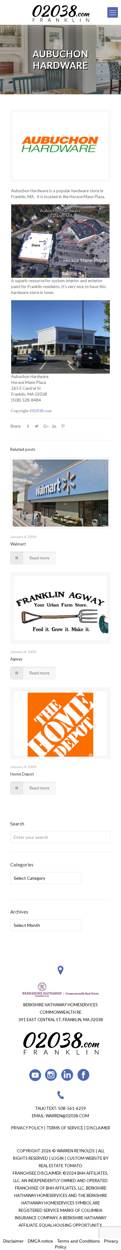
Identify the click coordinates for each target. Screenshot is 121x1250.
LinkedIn (67, 1075)
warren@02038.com (67, 1115)
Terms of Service (65, 1127)
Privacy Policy (27, 1127)
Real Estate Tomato (60, 1165)
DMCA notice (40, 1241)
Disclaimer (98, 1127)
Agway (16, 658)
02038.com (42, 410)
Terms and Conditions (78, 1241)
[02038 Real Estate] (60, 12)
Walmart (18, 543)
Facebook (83, 1075)
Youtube (35, 1075)
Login (58, 1158)
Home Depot (22, 774)
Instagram (51, 1075)
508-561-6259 (72, 1108)
